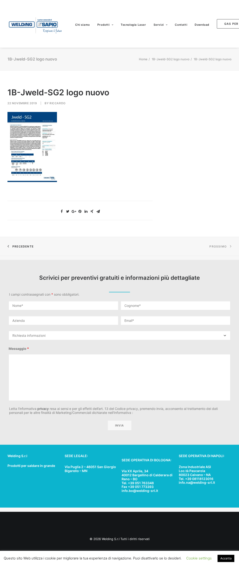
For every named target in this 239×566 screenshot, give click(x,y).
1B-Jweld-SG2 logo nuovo (171, 59)
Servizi (159, 24)
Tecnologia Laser (133, 24)
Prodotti (103, 24)
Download (202, 24)
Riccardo (57, 103)
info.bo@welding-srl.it (140, 491)
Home (143, 59)
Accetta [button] (226, 558)
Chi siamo (82, 24)
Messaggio (19, 349)
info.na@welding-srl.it (197, 482)
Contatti (181, 24)
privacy (43, 409)
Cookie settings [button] (199, 558)
